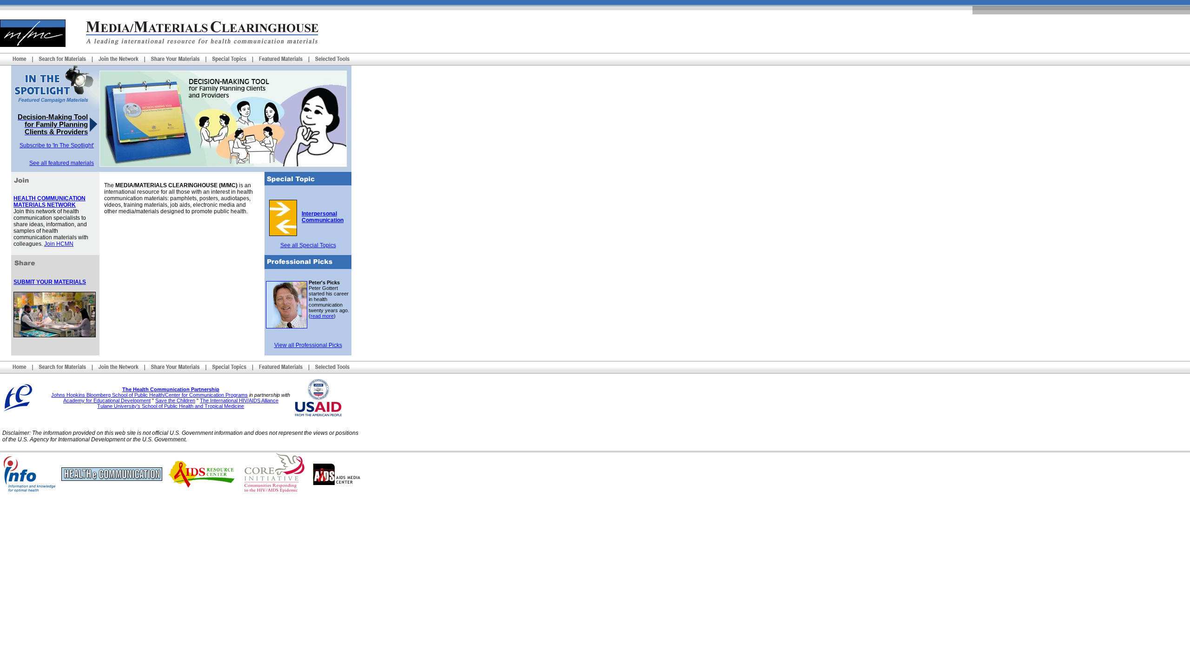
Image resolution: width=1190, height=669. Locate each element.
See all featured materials (61, 163)
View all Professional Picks (308, 345)
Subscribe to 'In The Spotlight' (57, 145)
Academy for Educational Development (107, 400)
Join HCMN (58, 244)
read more (322, 316)
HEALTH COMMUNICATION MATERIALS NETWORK (49, 201)
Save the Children (175, 400)
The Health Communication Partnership (170, 389)
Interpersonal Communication (323, 216)
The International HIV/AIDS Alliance (239, 400)
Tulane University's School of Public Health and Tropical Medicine (170, 406)
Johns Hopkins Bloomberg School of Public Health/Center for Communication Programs (149, 395)
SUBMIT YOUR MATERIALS (49, 282)
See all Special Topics (308, 245)
